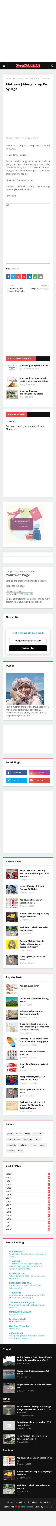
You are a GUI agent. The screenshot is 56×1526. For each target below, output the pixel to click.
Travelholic (15, 1261)
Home (8, 78)
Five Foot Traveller (19, 1326)
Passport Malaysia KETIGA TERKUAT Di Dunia (32, 1078)
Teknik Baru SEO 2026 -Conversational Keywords (27, 1277)
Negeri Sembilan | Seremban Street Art (34, 1386)
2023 (28, 1184)
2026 (28, 1174)
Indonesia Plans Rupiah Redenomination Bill (31, 1012)
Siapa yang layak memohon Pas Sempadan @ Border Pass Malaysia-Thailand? (34, 1027)
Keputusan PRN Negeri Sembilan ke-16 (31, 901)
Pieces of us (14, 1328)
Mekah (19, 1133)
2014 (28, 1215)
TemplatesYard (26, 1507)
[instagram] (39, 772)
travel (20, 1150)
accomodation (13, 1139)
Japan (9, 1133)
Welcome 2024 (16, 1314)
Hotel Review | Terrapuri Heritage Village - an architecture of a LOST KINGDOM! (34, 1409)
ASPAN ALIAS (16, 1333)
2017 (28, 1205)
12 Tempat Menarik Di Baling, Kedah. (34, 1000)
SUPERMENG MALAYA (20, 1312)
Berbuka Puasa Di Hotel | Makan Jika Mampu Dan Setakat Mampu (32, 1105)
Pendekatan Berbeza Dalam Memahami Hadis (27, 1255)
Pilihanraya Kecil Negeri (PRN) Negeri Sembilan (34, 915)
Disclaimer (32, 1502)
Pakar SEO (47, 1507)
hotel (38, 1139)
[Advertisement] (28, 31)
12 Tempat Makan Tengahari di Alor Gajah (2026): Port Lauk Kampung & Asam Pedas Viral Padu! (25, 1266)
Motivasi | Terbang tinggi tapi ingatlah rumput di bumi (34, 380)
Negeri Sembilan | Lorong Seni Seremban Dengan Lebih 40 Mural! (34, 873)
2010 (28, 1229)
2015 (28, 1212)
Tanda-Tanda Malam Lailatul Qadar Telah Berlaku (25, 1286)
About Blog (20, 1502)
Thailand (37, 1133)
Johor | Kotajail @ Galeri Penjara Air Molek (32, 887)
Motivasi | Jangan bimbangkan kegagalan (31, 392)
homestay (28, 1139)
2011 (28, 1226)
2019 (28, 1198)
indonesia (11, 1145)
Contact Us (44, 1502)
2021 (28, 1191)
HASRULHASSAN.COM (20, 1283)
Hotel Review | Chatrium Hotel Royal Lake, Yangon (32, 1437)
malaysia (23, 1145)
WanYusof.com (17, 1273)
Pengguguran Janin (29, 985)
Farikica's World (17, 1319)
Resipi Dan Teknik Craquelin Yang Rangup (34, 929)
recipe (33, 1145)
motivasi (16, 78)
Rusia (27, 1133)
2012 (28, 1222)
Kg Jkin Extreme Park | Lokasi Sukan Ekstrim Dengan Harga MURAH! (34, 1358)
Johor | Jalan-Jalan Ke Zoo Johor (32, 958)
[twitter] (16, 780)
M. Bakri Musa (16, 1251)
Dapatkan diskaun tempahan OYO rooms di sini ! (34, 1423)
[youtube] (39, 780)
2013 (28, 1219)
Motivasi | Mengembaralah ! (34, 365)
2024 (28, 1181)
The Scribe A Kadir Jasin (21, 1302)
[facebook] (16, 772)
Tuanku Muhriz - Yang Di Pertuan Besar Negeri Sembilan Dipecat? (32, 944)
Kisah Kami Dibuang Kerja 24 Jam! (33, 1065)
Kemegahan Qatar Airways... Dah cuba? (33, 1372)
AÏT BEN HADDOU (16, 1321)
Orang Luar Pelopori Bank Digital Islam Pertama (27, 1306)
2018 (28, 1201)
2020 (28, 1195)
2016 (28, 1208)
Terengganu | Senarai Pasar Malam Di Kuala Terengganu (34, 1040)
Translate (28, 593)
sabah (42, 1145)
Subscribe (28, 648)
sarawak (10, 1150)
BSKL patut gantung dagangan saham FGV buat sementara (26, 1337)
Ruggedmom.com (15, 138)
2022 (28, 1188)
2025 (28, 1177)
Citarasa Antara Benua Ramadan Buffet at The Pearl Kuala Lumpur (27, 1296)
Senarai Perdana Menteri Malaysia (32, 1053)
